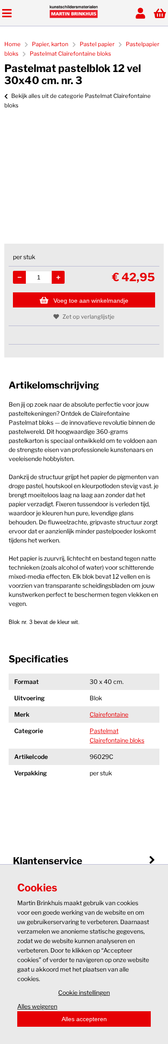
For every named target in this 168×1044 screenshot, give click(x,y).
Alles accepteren (84, 1019)
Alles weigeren (37, 1006)
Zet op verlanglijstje (88, 316)
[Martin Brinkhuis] (74, 15)
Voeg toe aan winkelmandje (90, 300)
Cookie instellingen (84, 992)
